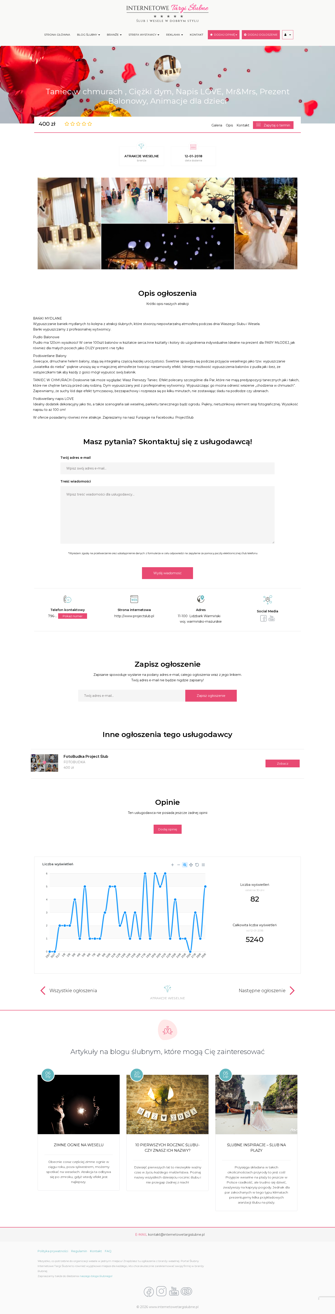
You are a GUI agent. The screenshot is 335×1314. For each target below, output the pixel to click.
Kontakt (243, 125)
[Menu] (203, 865)
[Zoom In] (172, 865)
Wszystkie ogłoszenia (73, 990)
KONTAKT (196, 34)
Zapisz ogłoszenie (211, 696)
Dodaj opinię (167, 829)
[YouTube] (174, 1291)
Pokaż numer (72, 616)
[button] (287, 34)
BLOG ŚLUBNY (87, 34)
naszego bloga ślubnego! (96, 1276)
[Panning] (191, 865)
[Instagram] (161, 1291)
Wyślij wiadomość (167, 573)
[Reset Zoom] (197, 865)
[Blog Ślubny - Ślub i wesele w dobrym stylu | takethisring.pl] (186, 1291)
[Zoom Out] (179, 865)
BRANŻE (113, 34)
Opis (229, 125)
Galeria (216, 125)
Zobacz (282, 763)
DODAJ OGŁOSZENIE (262, 34)
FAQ (108, 1251)
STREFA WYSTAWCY (143, 34)
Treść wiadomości (75, 481)
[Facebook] (149, 1291)
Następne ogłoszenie (262, 990)
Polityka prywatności (53, 1251)
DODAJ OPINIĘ (224, 34)
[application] (124, 913)
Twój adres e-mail (75, 458)
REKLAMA (173, 34)
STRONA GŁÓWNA (57, 34)
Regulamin (79, 1251)
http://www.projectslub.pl (134, 616)
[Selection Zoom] (185, 865)
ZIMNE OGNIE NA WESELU (79, 1145)
